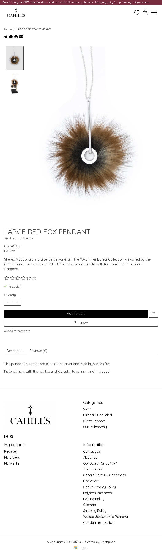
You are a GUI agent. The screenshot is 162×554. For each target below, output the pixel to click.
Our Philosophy (95, 427)
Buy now (81, 322)
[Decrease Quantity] (8, 302)
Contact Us (92, 451)
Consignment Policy (98, 522)
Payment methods (97, 493)
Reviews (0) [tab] (38, 351)
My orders (12, 457)
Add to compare (18, 331)
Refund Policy (93, 499)
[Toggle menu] (153, 12)
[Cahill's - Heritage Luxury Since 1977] (16, 12)
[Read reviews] (18, 278)
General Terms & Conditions (104, 475)
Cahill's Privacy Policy (99, 487)
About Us (90, 457)
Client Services (94, 421)
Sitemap (89, 505)
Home (8, 29)
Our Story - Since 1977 (100, 463)
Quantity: (10, 295)
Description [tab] (15, 351)
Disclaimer (91, 481)
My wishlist (12, 463)
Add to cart (76, 313)
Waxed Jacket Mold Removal (105, 516)
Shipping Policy (94, 511)
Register (10, 451)
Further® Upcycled (97, 415)
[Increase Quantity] (17, 302)
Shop (87, 409)
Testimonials (92, 469)
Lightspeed (107, 541)
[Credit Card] (75, 548)
